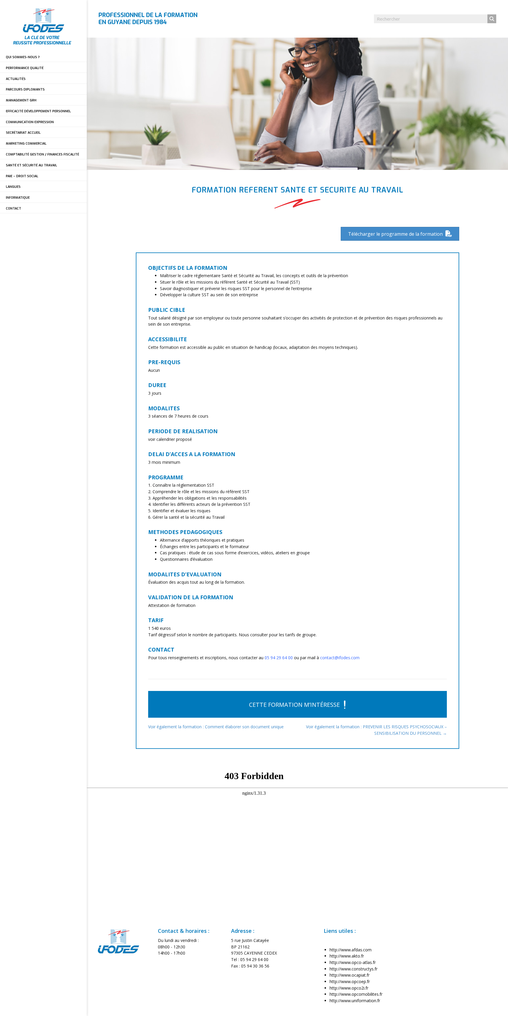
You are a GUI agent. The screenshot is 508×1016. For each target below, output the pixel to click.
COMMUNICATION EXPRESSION (30, 122)
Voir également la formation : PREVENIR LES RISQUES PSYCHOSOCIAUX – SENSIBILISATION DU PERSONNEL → (376, 730)
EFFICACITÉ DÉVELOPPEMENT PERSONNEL (38, 111)
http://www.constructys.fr (353, 969)
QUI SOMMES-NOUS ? (23, 57)
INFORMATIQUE (18, 197)
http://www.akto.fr (347, 956)
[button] (297, 704)
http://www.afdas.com (351, 950)
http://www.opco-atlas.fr (353, 962)
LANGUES (13, 187)
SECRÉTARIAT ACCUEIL (23, 132)
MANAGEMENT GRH (21, 100)
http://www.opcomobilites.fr (356, 994)
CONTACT (13, 208)
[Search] (491, 18)
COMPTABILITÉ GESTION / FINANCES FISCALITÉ (42, 154)
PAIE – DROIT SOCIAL (22, 176)
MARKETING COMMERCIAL (26, 143)
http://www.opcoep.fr (350, 981)
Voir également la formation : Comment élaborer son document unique (216, 726)
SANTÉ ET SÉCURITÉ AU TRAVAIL (31, 165)
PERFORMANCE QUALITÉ (25, 68)
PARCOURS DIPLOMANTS (25, 89)
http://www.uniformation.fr (355, 1000)
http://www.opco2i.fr (349, 988)
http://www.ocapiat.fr (350, 975)
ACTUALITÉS (16, 79)
